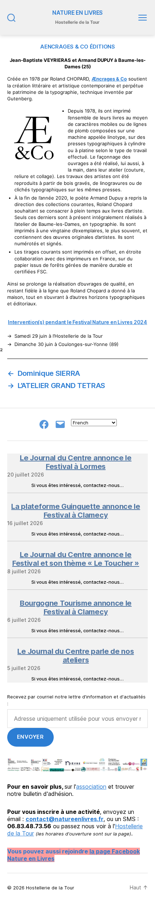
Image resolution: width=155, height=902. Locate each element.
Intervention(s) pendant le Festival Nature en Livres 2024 (77, 322)
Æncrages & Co (109, 79)
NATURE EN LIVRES (77, 13)
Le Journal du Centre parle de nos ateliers (75, 655)
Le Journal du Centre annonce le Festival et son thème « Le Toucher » (75, 559)
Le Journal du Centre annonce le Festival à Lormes (76, 462)
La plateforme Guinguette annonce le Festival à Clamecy (75, 510)
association (91, 786)
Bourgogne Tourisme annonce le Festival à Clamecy (76, 607)
